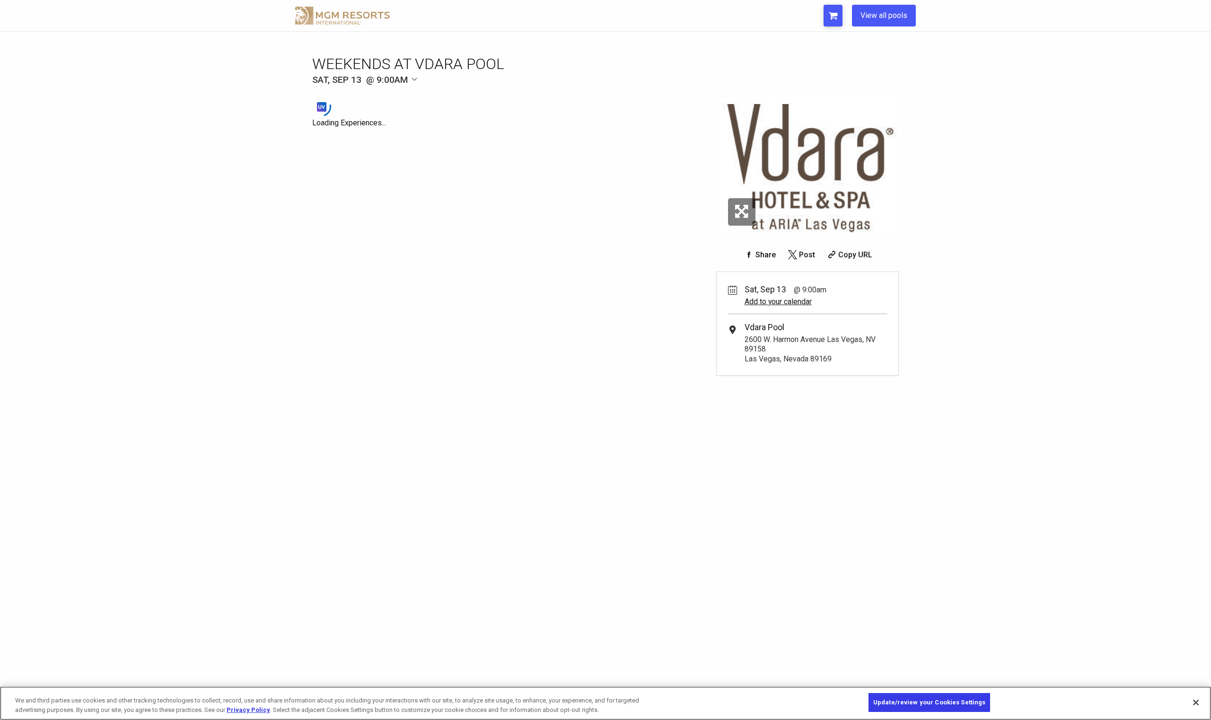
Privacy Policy (248, 709)
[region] (605, 703)
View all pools (883, 15)
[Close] (1195, 702)
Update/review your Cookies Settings (929, 702)
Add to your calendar (778, 301)
